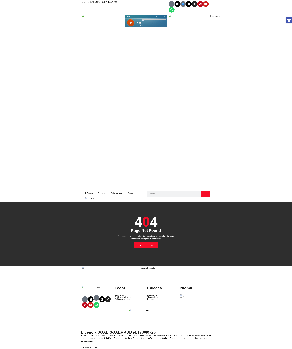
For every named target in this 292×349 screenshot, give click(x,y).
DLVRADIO (92, 348)
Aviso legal (119, 295)
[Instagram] (194, 4)
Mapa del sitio (152, 297)
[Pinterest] (200, 4)
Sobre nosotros (117, 193)
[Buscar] (205, 194)
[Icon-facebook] (172, 4)
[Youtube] (206, 4)
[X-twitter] (177, 4)
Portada (89, 193)
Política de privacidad (123, 297)
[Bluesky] (183, 4)
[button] (289, 20)
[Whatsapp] (172, 10)
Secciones (102, 193)
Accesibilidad (152, 295)
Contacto (131, 193)
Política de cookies (122, 299)
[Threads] (189, 4)
